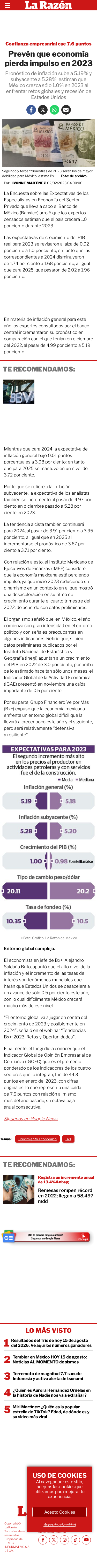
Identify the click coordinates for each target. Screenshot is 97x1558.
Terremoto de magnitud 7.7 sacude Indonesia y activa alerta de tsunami (48, 1376)
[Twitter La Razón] (43, 110)
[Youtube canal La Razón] (86, 1539)
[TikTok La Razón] (75, 1539)
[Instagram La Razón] (64, 1539)
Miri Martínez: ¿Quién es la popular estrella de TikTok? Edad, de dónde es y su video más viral (51, 1411)
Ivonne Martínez (29, 183)
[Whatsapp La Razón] (54, 110)
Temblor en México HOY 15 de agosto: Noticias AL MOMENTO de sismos (50, 1359)
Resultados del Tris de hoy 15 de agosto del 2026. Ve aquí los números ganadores (51, 1343)
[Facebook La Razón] (31, 110)
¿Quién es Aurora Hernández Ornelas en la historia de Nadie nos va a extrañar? (52, 1393)
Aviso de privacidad (59, 1524)
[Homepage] (48, 5)
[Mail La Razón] (66, 110)
